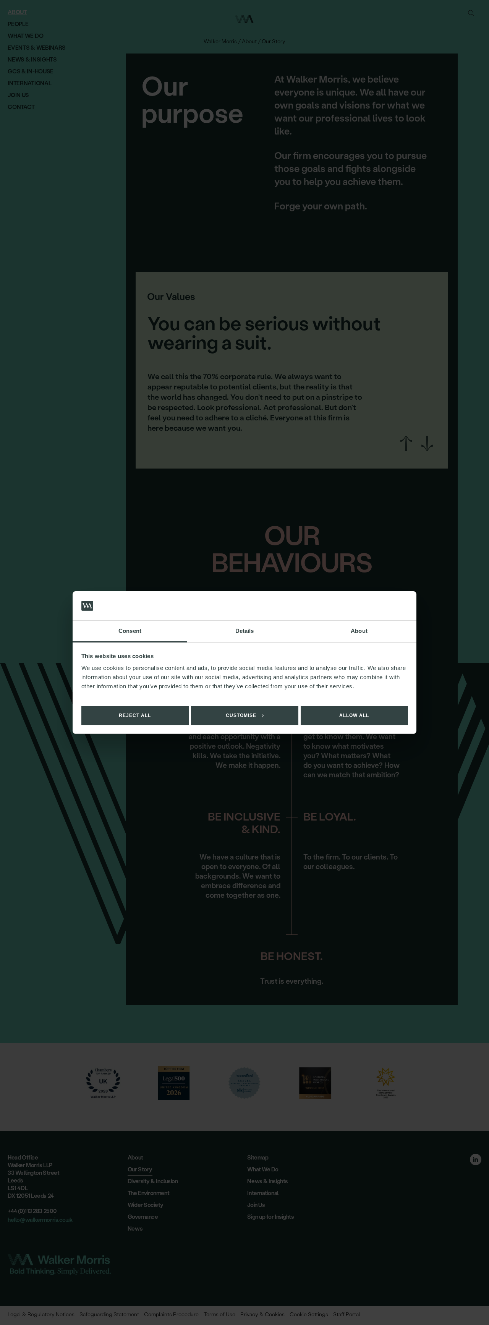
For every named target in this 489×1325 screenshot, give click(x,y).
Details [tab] (244, 631)
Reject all (135, 715)
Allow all (354, 715)
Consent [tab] (129, 631)
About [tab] (359, 631)
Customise (241, 715)
